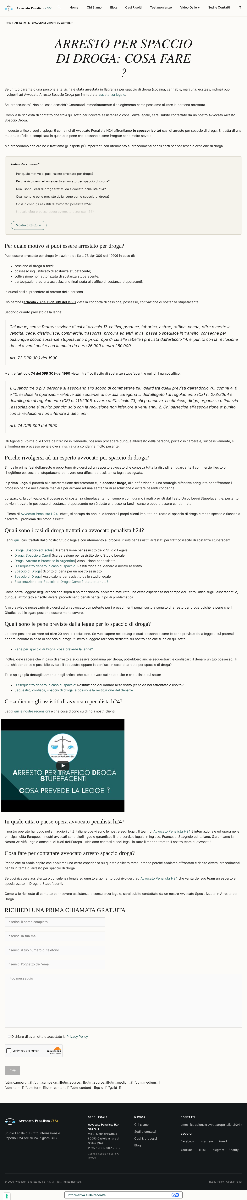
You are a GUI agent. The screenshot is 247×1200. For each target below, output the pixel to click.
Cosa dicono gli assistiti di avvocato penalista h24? (53, 204)
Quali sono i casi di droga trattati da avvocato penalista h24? (61, 189)
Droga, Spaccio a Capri (32, 555)
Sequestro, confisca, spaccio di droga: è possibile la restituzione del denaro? (74, 690)
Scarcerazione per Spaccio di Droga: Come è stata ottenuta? (61, 582)
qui (16, 540)
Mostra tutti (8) (27, 225)
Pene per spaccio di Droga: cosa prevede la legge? (53, 649)
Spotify (234, 1150)
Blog (113, 7)
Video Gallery (190, 7)
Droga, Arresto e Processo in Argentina (44, 561)
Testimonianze (161, 7)
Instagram (206, 1141)
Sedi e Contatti (219, 7)
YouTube (187, 1150)
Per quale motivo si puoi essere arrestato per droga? (54, 174)
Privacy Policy (77, 1037)
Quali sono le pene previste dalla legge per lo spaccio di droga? (62, 196)
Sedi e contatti (145, 1131)
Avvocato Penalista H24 (39, 514)
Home (74, 7)
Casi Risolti (133, 7)
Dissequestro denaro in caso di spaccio (44, 566)
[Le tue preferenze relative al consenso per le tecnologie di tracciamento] (6, 1196)
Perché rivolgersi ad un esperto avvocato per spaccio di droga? (63, 181)
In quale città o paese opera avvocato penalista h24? (55, 212)
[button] (59, 7)
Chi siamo (141, 1125)
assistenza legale (111, 95)
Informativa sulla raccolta (87, 1195)
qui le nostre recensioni (32, 711)
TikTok (201, 1150)
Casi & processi (145, 1138)
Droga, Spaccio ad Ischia (33, 550)
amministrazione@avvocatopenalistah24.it (211, 1125)
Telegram (217, 1150)
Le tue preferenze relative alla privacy (140, 1195)
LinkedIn (223, 1141)
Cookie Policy (234, 1181)
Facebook (187, 1141)
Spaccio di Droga (27, 571)
